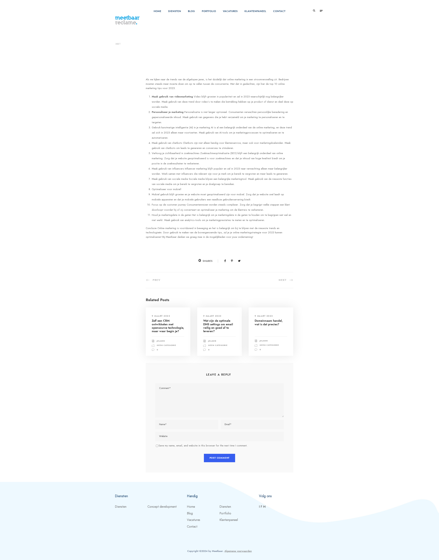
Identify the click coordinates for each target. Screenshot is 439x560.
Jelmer (139, 50)
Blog (191, 11)
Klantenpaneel (255, 11)
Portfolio (209, 11)
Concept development (162, 506)
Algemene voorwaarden (238, 551)
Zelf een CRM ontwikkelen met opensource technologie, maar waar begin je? (168, 326)
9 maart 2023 (161, 316)
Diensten (174, 11)
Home (157, 11)
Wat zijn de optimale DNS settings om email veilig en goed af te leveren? (218, 326)
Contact (279, 11)
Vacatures (230, 11)
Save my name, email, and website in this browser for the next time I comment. (203, 445)
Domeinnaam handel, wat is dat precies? (269, 322)
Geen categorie (162, 50)
